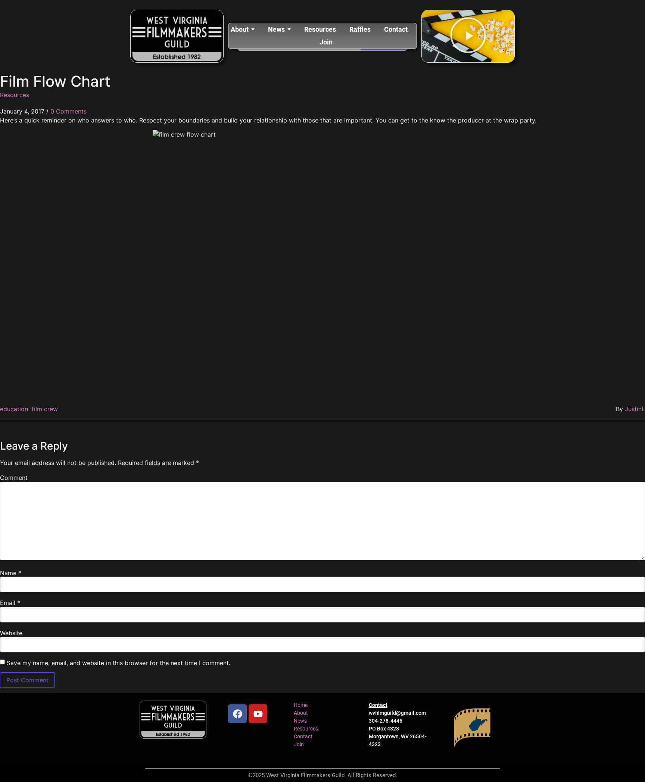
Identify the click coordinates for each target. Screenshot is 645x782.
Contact (303, 736)
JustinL (635, 409)
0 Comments (68, 111)
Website (11, 633)
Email (10, 603)
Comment (14, 478)
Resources (14, 95)
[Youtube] (258, 713)
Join (299, 744)
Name (10, 573)
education (14, 409)
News (300, 721)
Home (301, 705)
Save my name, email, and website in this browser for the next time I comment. (118, 663)
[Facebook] (237, 713)
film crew (45, 409)
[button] (468, 36)
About (301, 713)
